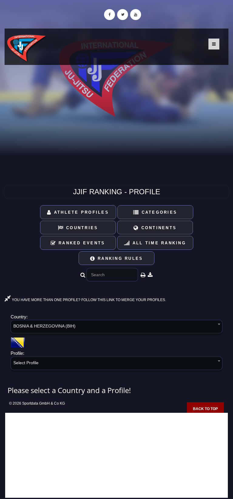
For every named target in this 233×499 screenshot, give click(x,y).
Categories (158, 212)
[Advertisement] (116, 455)
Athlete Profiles (80, 212)
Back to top (205, 409)
